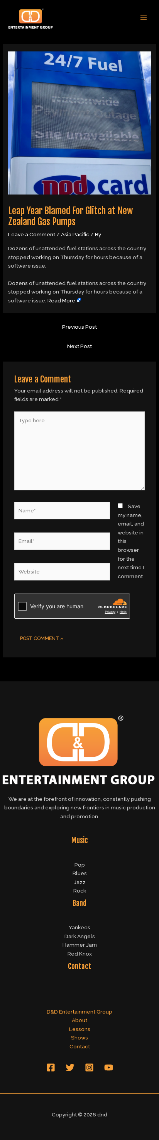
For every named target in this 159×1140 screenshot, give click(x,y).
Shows (79, 1037)
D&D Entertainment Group (79, 1012)
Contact (79, 1046)
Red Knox (80, 954)
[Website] (62, 573)
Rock (79, 890)
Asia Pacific (75, 234)
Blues (80, 873)
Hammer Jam (80, 945)
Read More (61, 300)
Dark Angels (79, 936)
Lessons (79, 1029)
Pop (79, 865)
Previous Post (79, 327)
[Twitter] (70, 1067)
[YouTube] (108, 1067)
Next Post (79, 346)
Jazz (80, 882)
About (79, 1020)
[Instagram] (89, 1067)
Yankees (79, 927)
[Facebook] (50, 1067)
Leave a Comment (31, 234)
